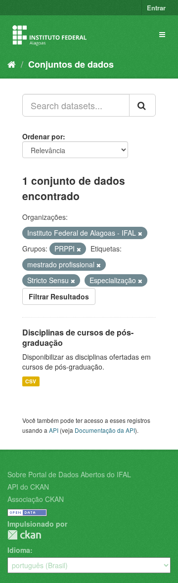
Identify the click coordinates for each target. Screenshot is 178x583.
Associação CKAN (35, 499)
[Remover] (140, 233)
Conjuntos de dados (71, 64)
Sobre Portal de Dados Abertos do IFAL (69, 474)
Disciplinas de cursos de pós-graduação (78, 337)
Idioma (18, 550)
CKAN (24, 535)
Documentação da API (105, 430)
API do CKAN (28, 487)
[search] (142, 105)
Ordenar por (42, 136)
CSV (30, 381)
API (53, 430)
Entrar (156, 7)
